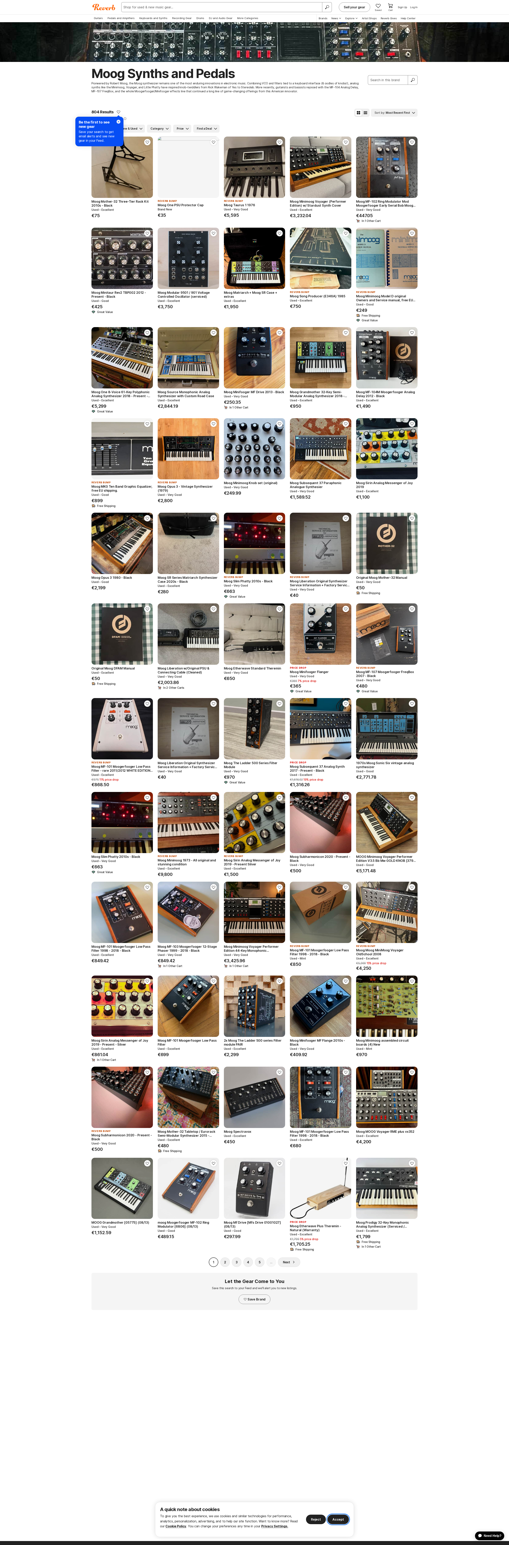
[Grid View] (358, 113)
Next (286, 1262)
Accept (338, 1519)
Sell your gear (354, 7)
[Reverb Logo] (103, 7)
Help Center (408, 18)
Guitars (98, 18)
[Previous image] (97, 167)
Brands (323, 18)
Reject (316, 1519)
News (334, 18)
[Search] (327, 7)
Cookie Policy (175, 1526)
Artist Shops (369, 18)
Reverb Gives (389, 18)
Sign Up (402, 7)
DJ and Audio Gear (220, 18)
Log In (414, 7)
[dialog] (254, 1519)
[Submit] (413, 80)
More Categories (247, 18)
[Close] (118, 122)
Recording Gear (182, 18)
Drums (200, 18)
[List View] (365, 113)
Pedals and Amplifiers (121, 18)
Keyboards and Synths (153, 18)
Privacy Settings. (274, 1526)
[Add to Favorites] (118, 112)
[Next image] (147, 167)
